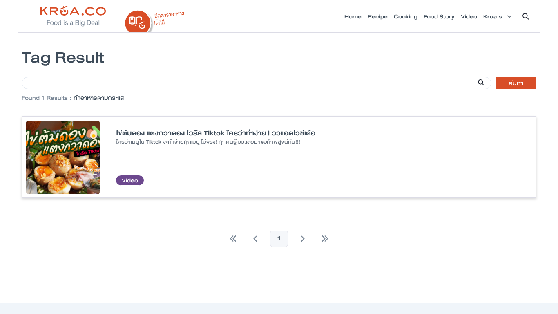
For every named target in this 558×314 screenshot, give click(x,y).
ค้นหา (516, 83)
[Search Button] (481, 82)
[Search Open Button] (526, 16)
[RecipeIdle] (154, 19)
